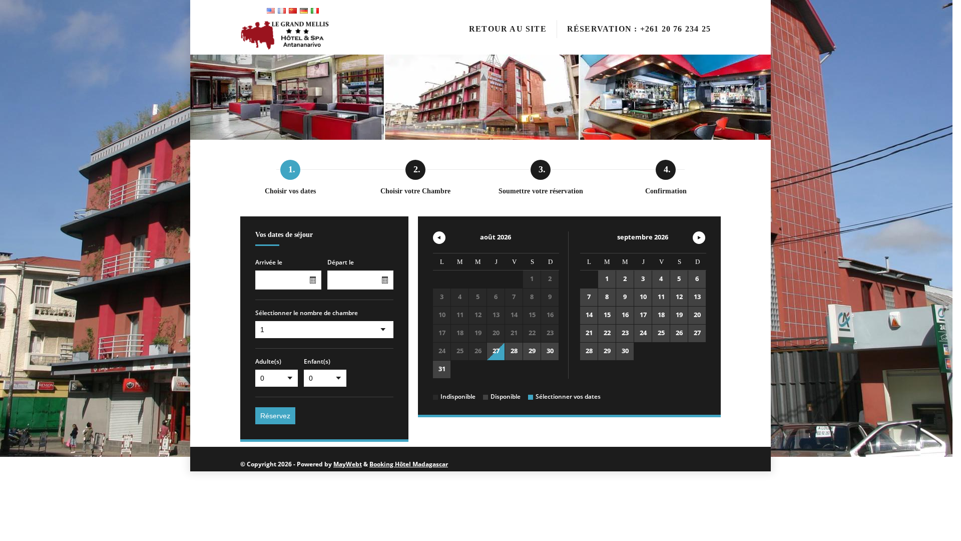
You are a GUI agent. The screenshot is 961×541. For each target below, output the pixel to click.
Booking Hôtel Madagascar (408, 464)
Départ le (340, 262)
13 (697, 296)
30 (550, 350)
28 (514, 350)
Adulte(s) (268, 362)
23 (625, 332)
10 (643, 296)
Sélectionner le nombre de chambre (306, 313)
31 (441, 368)
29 (532, 350)
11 (661, 296)
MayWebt (347, 464)
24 (643, 332)
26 (679, 332)
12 (679, 296)
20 (697, 314)
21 (589, 332)
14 (589, 314)
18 (661, 314)
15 (607, 314)
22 (607, 332)
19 (679, 314)
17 (643, 314)
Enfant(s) (317, 362)
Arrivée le (268, 262)
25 (661, 332)
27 (496, 350)
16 (625, 314)
